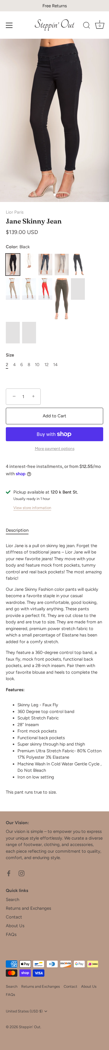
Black (13, 264)
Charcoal (78, 264)
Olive (62, 298)
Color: (18, 246)
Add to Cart (54, 415)
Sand (13, 289)
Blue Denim (45, 264)
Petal (78, 289)
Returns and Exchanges (28, 908)
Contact (14, 917)
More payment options (54, 448)
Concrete (62, 264)
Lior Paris (15, 212)
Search (12, 899)
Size (10, 355)
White (29, 261)
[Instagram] (21, 873)
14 (55, 364)
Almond (13, 332)
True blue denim (29, 332)
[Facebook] (9, 873)
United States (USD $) (24, 1011)
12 (46, 364)
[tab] (20, 530)
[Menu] (9, 25)
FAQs (11, 934)
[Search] (86, 26)
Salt (29, 289)
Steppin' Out (29, 1027)
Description (17, 530)
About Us (15, 925)
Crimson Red (45, 289)
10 (37, 364)
